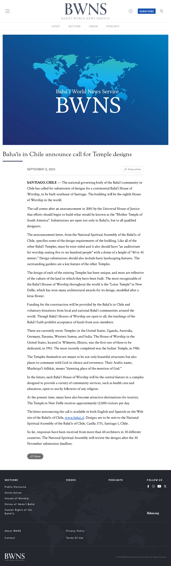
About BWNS (13, 530)
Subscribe (147, 11)
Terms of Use (74, 537)
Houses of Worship (17, 498)
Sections (74, 26)
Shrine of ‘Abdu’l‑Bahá (20, 504)
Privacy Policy (75, 530)
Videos (93, 26)
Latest (56, 26)
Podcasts (112, 26)
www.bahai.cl (74, 417)
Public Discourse (15, 486)
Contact (10, 537)
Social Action (13, 492)
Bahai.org (153, 513)
